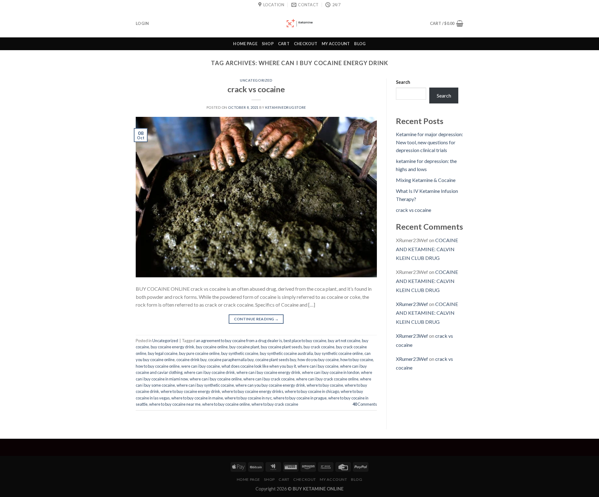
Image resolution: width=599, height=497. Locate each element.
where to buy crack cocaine (274, 404)
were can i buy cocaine (200, 366)
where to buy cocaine (325, 385)
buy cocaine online (212, 346)
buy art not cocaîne (344, 340)
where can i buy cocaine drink (209, 372)
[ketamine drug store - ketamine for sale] (299, 23)
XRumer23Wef (412, 304)
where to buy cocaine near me (175, 404)
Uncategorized (256, 80)
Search (403, 82)
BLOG (360, 43)
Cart (284, 43)
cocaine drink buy (191, 359)
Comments (365, 404)
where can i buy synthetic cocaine (205, 385)
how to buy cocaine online (158, 366)
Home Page (245, 43)
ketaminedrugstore (285, 107)
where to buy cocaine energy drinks (252, 391)
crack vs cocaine (256, 89)
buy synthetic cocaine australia (286, 353)
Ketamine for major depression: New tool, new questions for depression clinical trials (429, 142)
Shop (268, 43)
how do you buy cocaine (318, 359)
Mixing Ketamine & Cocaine (425, 180)
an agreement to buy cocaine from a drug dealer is (239, 340)
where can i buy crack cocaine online (327, 378)
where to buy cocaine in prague (300, 397)
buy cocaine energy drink (172, 346)
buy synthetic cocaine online (338, 353)
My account (336, 43)
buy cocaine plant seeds (281, 346)
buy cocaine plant (244, 346)
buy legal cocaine (163, 353)
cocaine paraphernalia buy (231, 359)
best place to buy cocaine (305, 340)
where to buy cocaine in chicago (312, 391)
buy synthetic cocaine (239, 353)
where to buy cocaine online (226, 404)
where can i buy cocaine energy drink (268, 372)
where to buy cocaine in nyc (248, 397)
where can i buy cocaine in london (330, 372)
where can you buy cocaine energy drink (270, 385)
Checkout (305, 43)
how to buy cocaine (356, 359)
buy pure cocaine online (199, 353)
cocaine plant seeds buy (275, 359)
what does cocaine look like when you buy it (259, 366)
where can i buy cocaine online (216, 378)
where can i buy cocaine (318, 366)
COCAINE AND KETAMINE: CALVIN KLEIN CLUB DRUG (427, 249)
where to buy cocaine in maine (197, 397)
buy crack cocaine (319, 346)
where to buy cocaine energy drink (190, 391)
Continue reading (256, 319)
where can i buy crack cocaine (269, 378)
